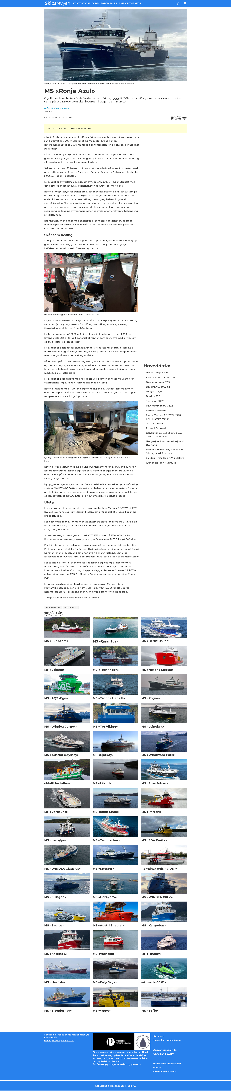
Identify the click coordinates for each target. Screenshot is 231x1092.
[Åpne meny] (185, 3)
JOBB (95, 3)
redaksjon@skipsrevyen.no (59, 1040)
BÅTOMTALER (109, 3)
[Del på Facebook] (172, 118)
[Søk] (178, 3)
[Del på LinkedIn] (180, 118)
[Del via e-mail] (184, 118)
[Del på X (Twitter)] (176, 118)
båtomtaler (53, 607)
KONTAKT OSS (81, 3)
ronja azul (70, 607)
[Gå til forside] (57, 3)
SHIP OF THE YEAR (130, 3)
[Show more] (164, 469)
